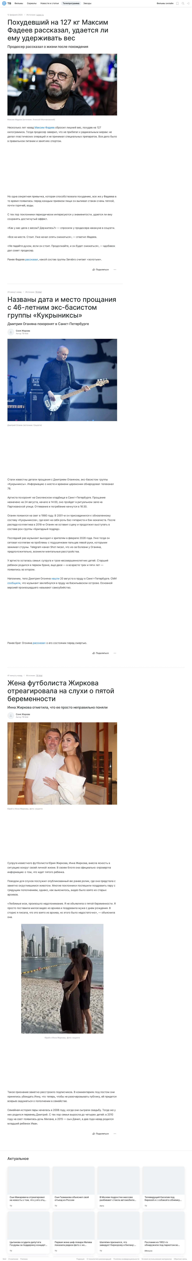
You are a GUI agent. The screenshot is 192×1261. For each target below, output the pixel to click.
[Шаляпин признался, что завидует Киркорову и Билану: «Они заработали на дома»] (118, 1232)
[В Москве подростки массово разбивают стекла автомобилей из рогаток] (118, 1187)
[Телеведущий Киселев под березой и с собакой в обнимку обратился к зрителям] (163, 1187)
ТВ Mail (38, 292)
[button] (62, 85)
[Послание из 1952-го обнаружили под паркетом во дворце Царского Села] (163, 1232)
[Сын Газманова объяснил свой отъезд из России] (73, 1187)
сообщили (13, 583)
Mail (4, 1259)
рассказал (31, 259)
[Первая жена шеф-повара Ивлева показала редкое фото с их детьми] (73, 1232)
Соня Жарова (23, 330)
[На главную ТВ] (8, 3)
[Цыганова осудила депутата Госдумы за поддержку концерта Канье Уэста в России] (28, 1232)
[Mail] (4, 3)
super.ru (40, 15)
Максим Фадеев (45, 127)
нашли (55, 578)
